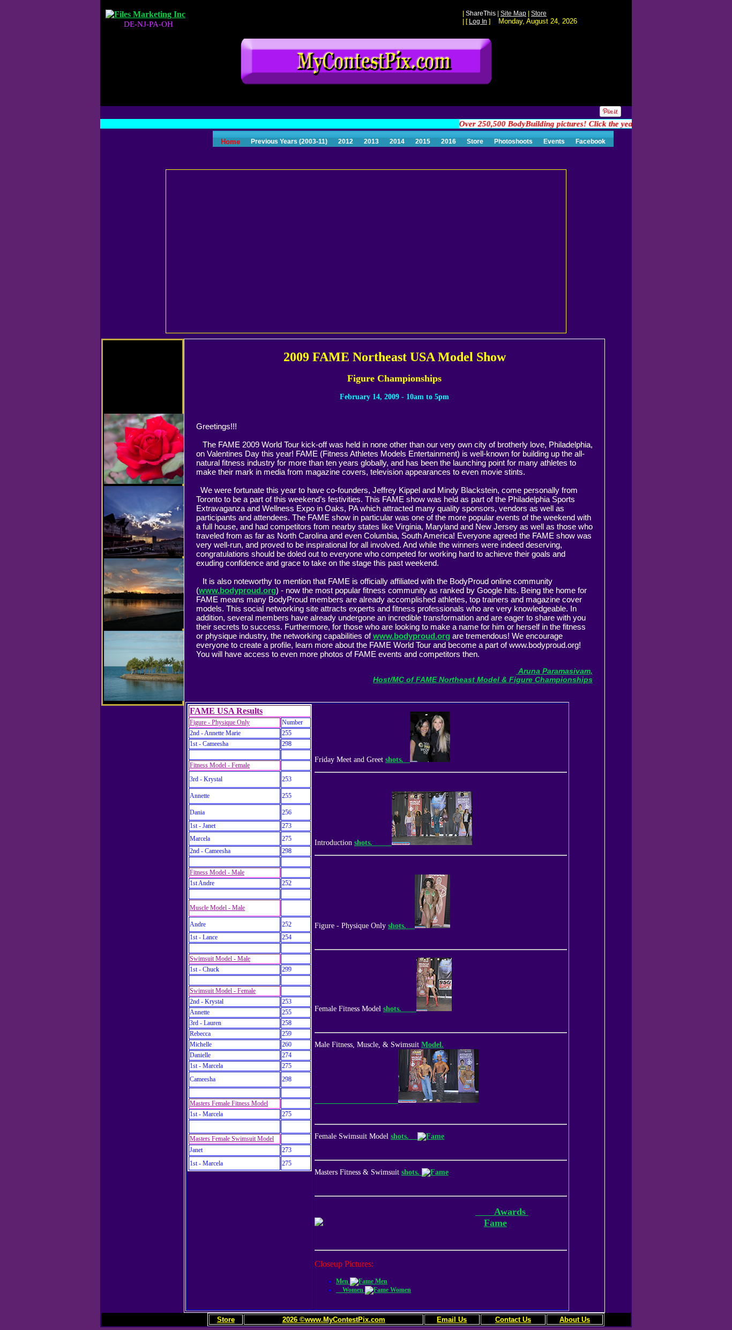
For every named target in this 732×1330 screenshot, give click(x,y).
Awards (501, 1211)
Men (343, 1281)
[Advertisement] (366, 250)
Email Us (452, 1320)
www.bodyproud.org (237, 590)
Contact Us (513, 1320)
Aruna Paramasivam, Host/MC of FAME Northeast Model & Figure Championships (483, 675)
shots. (397, 760)
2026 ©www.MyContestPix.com (333, 1320)
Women (350, 1290)
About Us (574, 1320)
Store (226, 1320)
